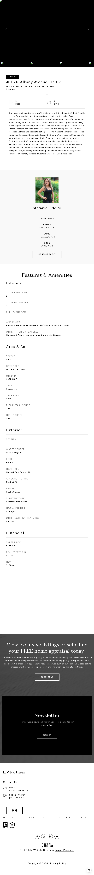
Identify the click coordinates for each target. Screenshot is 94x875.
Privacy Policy (58, 863)
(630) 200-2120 (47, 227)
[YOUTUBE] (56, 836)
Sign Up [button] (47, 735)
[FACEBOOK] (37, 836)
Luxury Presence (64, 850)
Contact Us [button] (47, 677)
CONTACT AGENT (47, 254)
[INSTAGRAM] (43, 836)
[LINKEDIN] (50, 836)
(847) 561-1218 (16, 798)
